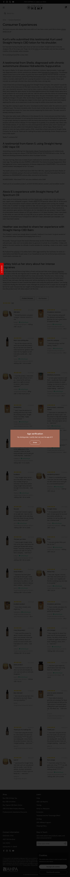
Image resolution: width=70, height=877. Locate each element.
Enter (35, 442)
